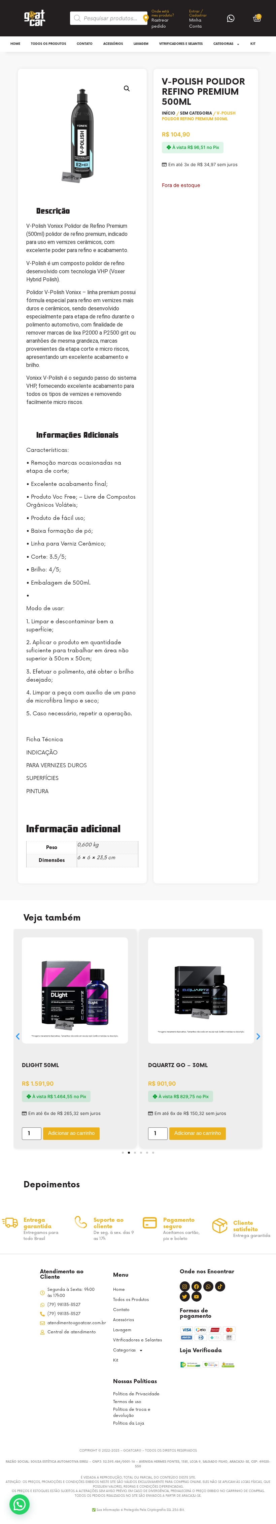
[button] (127, 89)
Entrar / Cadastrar (198, 13)
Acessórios (113, 44)
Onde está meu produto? (162, 13)
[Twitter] (185, 1297)
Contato (85, 44)
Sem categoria (196, 113)
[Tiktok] (220, 1286)
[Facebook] (197, 1286)
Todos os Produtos (48, 44)
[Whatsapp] (208, 1286)
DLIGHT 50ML (40, 1065)
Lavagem (141, 44)
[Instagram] (185, 1286)
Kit (252, 44)
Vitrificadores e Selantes (181, 44)
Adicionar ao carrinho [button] (71, 1133)
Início (168, 113)
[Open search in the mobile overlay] (108, 18)
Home (15, 44)
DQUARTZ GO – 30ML (178, 1065)
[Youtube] (197, 1297)
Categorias (223, 44)
